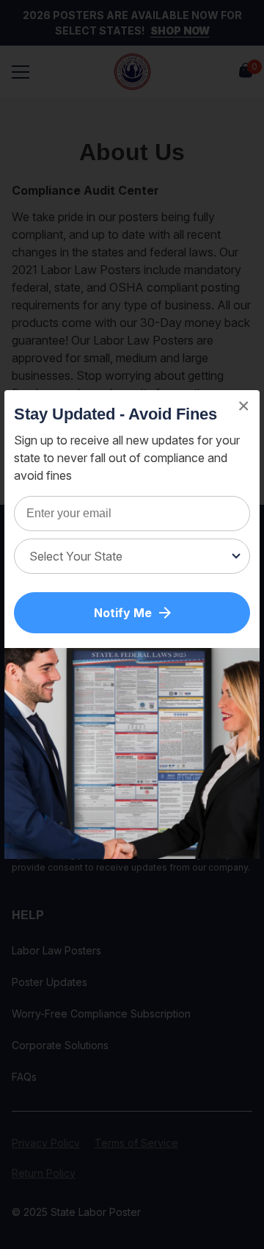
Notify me (123, 612)
